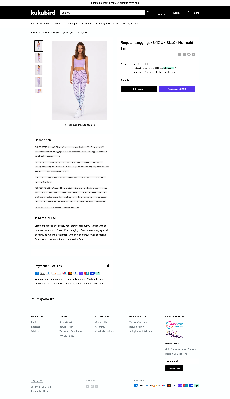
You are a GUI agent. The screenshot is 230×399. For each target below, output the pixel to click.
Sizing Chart (65, 322)
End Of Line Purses (41, 23)
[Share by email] (193, 54)
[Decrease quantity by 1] (134, 80)
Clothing (70, 23)
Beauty (85, 23)
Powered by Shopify (40, 391)
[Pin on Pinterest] (184, 54)
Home (34, 32)
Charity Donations (104, 331)
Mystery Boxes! (130, 23)
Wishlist (35, 331)
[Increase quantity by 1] (147, 80)
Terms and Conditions (70, 331)
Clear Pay (100, 326)
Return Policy (66, 326)
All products (45, 32)
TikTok (58, 23)
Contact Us (101, 322)
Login (176, 12)
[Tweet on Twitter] (189, 54)
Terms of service (138, 322)
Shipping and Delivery (140, 331)
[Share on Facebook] (179, 54)
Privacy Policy (66, 335)
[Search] (148, 12)
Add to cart (138, 89)
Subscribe (174, 368)
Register (35, 326)
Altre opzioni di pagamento (177, 95)
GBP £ (35, 380)
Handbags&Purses (105, 23)
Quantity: (125, 80)
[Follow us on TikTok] (96, 386)
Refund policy (136, 326)
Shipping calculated (154, 72)
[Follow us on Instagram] (92, 386)
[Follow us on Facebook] (87, 386)
